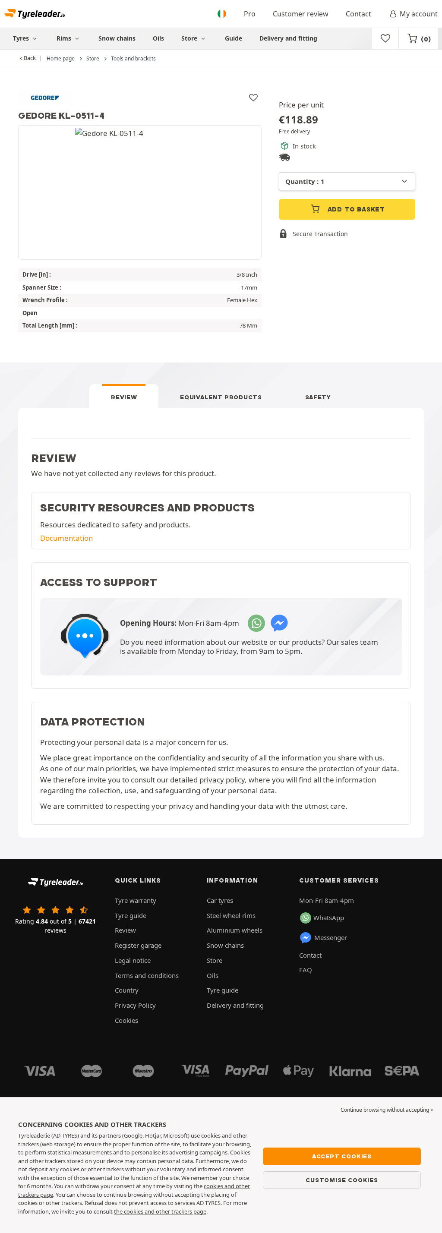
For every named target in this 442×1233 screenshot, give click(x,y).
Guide (233, 38)
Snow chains (117, 38)
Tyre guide (130, 915)
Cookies (126, 1020)
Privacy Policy (135, 1005)
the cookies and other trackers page (160, 1211)
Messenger (330, 937)
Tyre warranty (135, 900)
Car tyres (220, 900)
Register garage (138, 945)
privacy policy (222, 780)
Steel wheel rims (231, 915)
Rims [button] (65, 38)
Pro (250, 14)
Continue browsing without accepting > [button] (387, 1109)
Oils (158, 38)
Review (124, 397)
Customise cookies (342, 1179)
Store (190, 38)
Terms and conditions (147, 975)
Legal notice (133, 960)
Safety (318, 397)
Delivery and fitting (288, 38)
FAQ (305, 969)
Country (127, 990)
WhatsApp (328, 917)
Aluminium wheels (234, 930)
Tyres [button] (22, 38)
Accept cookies (342, 1156)
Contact (358, 14)
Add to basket (355, 209)
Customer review (300, 14)
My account (419, 14)
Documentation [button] (66, 538)
